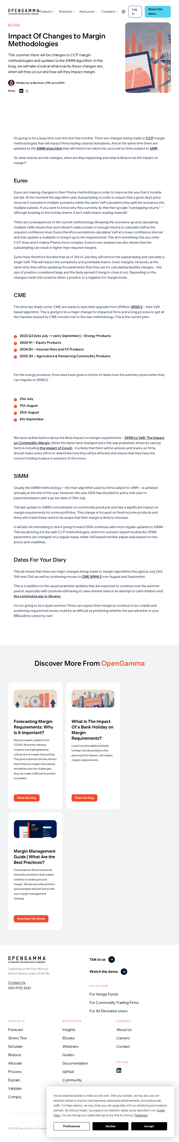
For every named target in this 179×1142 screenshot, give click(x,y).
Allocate (15, 1063)
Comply (14, 1097)
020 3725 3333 (19, 988)
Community (72, 1080)
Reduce (14, 1055)
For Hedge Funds (104, 994)
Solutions (65, 11)
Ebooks (68, 1038)
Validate (15, 1088)
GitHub (68, 1072)
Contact (123, 1046)
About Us (124, 1030)
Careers (123, 1038)
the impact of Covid (55, 448)
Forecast (15, 1030)
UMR (154, 148)
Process (15, 1072)
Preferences (71, 1126)
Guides (68, 1055)
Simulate (15, 1046)
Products (45, 11)
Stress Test (17, 1038)
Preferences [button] (141, 1115)
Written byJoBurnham (30, 82)
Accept (149, 1126)
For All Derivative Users (109, 1011)
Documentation (75, 1063)
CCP (149, 138)
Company (108, 11)
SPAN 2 (136, 307)
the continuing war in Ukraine (37, 596)
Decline (110, 1126)
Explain (14, 1080)
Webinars (70, 1046)
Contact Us (16, 982)
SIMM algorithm (49, 148)
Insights (69, 1030)
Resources (86, 11)
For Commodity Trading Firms (114, 1003)
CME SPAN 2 (91, 576)
